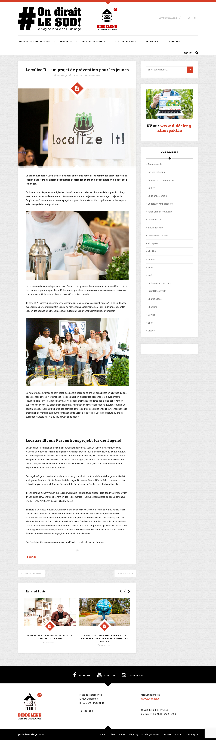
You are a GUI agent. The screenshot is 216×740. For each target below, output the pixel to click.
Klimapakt (152, 41)
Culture (151, 188)
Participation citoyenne (159, 283)
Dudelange (62, 75)
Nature (151, 259)
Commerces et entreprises (161, 180)
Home (102, 734)
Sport (150, 322)
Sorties (151, 315)
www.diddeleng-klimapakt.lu (175, 128)
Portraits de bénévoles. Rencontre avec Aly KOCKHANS (50, 637)
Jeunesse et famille (158, 235)
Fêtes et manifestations (160, 211)
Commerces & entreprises (34, 41)
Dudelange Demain (93, 41)
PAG (150, 275)
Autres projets (155, 164)
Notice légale (192, 734)
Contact (174, 41)
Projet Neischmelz (157, 291)
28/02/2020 (78, 75)
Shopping (152, 307)
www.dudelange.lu (150, 699)
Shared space (155, 299)
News (150, 267)
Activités (65, 41)
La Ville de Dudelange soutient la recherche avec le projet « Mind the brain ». (104, 638)
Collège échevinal (156, 172)
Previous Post (32, 573)
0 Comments (94, 75)
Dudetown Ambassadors (160, 204)
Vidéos (151, 330)
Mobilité (152, 251)
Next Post (124, 573)
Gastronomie (154, 219)
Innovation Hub (125, 41)
